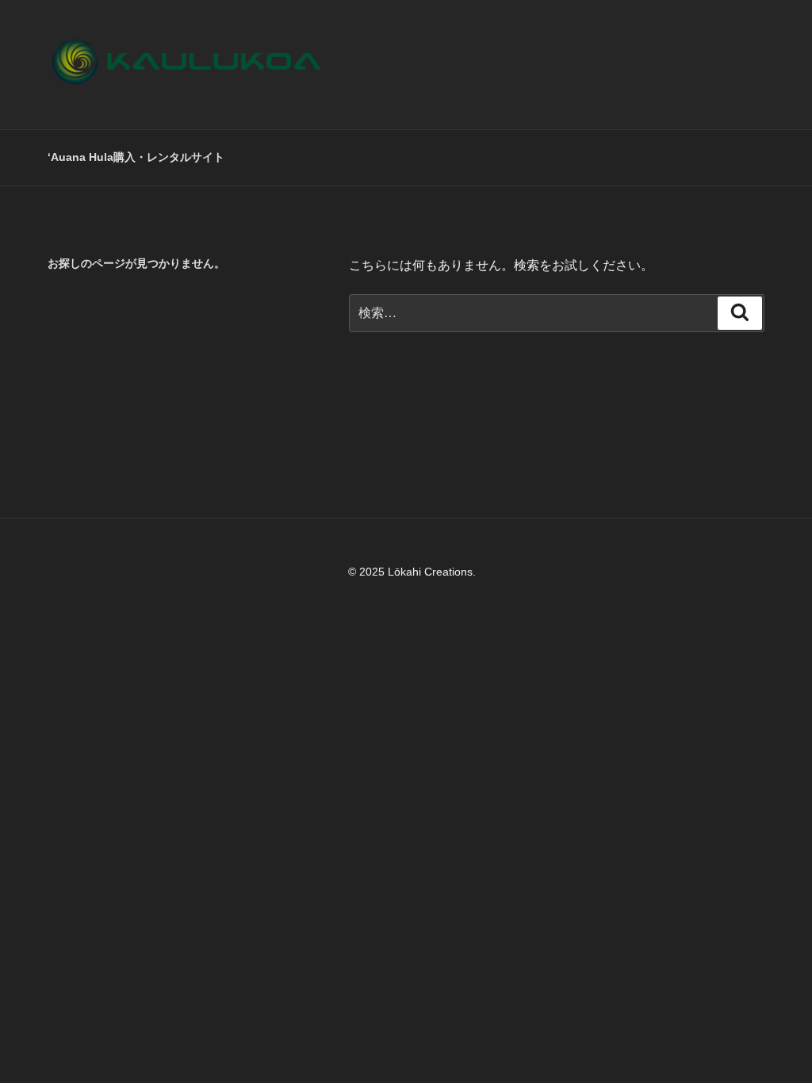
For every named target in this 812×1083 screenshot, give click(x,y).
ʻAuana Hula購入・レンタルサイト (136, 157)
